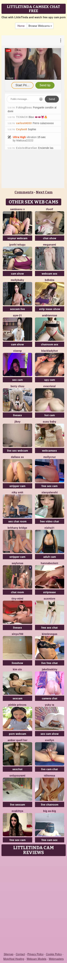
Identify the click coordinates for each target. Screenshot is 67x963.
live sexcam (17, 804)
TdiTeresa (49, 775)
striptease (49, 592)
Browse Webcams (39, 26)
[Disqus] (33, 904)
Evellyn (49, 740)
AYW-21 (17, 315)
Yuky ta (49, 704)
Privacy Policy (35, 954)
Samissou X (17, 209)
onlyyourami (17, 775)
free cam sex (50, 840)
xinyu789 (17, 634)
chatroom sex (49, 344)
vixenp (17, 350)
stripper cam (17, 486)
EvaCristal (49, 386)
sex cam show (50, 734)
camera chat (49, 698)
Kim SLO (17, 669)
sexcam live (17, 309)
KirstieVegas (49, 634)
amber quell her (17, 740)
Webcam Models (36, 959)
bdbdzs (49, 280)
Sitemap (8, 954)
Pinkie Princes (17, 704)
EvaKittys (17, 811)
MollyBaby (17, 280)
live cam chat (49, 769)
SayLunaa (17, 563)
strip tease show (49, 309)
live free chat (49, 663)
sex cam (17, 380)
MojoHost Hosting (13, 959)
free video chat (49, 521)
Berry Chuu (17, 386)
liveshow (17, 663)
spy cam (49, 380)
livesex (17, 415)
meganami (49, 244)
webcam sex (49, 273)
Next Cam (44, 192)
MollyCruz (49, 457)
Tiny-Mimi (17, 598)
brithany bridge (17, 527)
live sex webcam (17, 450)
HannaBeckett (49, 563)
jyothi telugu (17, 244)
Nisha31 (49, 527)
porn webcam (17, 734)
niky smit (17, 492)
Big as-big (49, 811)
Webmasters (56, 959)
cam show (17, 273)
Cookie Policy (54, 954)
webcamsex (49, 450)
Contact (20, 954)
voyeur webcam (17, 238)
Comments (24, 192)
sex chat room (17, 521)
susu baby (49, 421)
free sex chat (49, 627)
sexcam (17, 698)
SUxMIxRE (49, 598)
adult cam (49, 557)
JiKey (17, 421)
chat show (49, 238)
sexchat (17, 769)
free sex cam (50, 486)
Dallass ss (17, 457)
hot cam (49, 415)
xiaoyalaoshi (50, 492)
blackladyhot (49, 350)
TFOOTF (49, 209)
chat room (17, 592)
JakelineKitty (49, 669)
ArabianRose (49, 315)
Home (21, 26)
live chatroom (49, 804)
